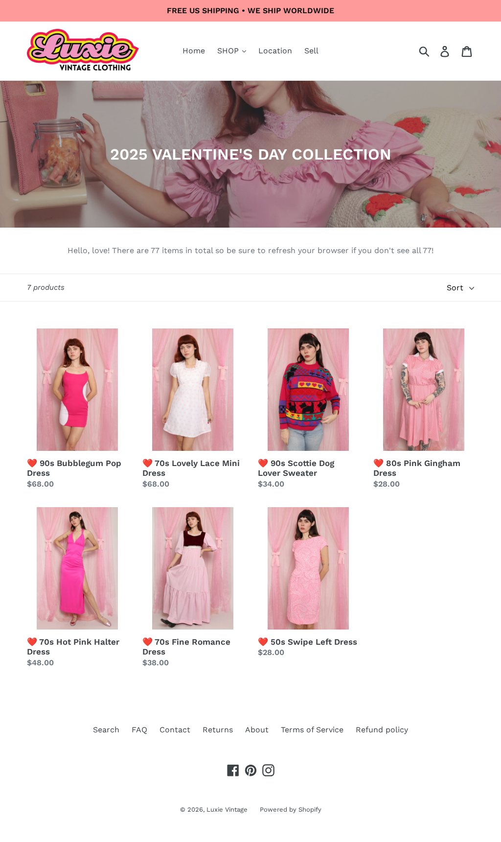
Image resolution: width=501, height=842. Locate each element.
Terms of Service (312, 729)
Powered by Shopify (290, 809)
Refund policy (382, 729)
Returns (218, 729)
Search (106, 729)
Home (193, 50)
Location (275, 50)
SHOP (229, 50)
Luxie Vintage (227, 809)
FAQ (139, 729)
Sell (311, 50)
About (257, 729)
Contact (174, 729)
